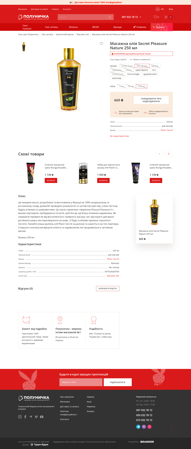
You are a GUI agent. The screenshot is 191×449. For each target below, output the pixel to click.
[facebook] (25, 416)
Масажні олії (83, 34)
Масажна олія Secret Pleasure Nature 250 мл (153, 232)
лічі (154, 69)
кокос (129, 69)
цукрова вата (150, 74)
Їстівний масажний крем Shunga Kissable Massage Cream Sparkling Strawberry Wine (55, 166)
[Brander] (147, 442)
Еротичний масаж (65, 34)
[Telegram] (138, 427)
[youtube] (41, 416)
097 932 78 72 (144, 410)
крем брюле (142, 69)
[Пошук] (109, 17)
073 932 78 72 (144, 420)
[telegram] (30, 416)
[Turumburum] (39, 444)
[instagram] (20, 416)
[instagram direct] (149, 427)
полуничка (117, 74)
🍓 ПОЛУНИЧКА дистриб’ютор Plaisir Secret (131, 54)
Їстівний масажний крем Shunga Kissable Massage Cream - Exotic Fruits (161, 166)
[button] (157, 17)
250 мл (141, 86)
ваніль (154, 65)
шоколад (116, 78)
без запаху (142, 65)
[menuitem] (67, 397)
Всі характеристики (119, 136)
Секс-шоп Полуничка (28, 34)
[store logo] (34, 17)
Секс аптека (47, 34)
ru (162, 9)
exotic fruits (127, 65)
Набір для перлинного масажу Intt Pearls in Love (108, 166)
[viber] (144, 427)
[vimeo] (36, 416)
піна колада (133, 74)
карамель (117, 69)
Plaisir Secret (167, 130)
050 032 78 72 (144, 415)
